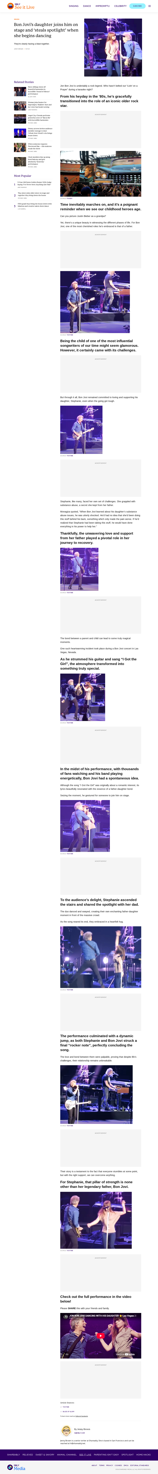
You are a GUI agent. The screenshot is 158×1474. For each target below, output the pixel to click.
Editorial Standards (82, 1416)
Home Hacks (143, 1454)
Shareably (13, 1454)
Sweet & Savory (45, 1454)
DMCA (126, 1465)
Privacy (109, 1465)
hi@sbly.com (79, 1433)
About (94, 1465)
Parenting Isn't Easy (106, 1454)
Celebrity (120, 6)
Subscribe (137, 6)
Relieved (28, 1454)
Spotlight (128, 1454)
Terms (101, 1465)
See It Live (85, 1454)
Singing (73, 6)
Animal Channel (67, 1454)
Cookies (118, 1465)
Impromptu (103, 6)
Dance (87, 6)
